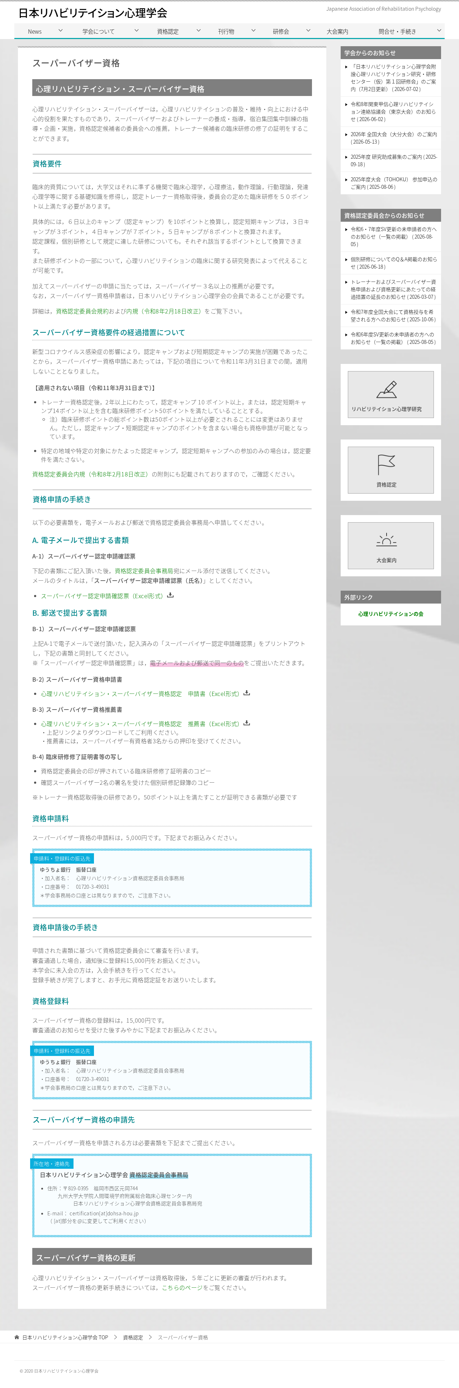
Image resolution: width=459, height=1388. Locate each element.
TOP (65, 1337)
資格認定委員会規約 (82, 311)
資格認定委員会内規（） (92, 474)
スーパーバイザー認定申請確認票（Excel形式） (104, 595)
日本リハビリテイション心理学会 (92, 12)
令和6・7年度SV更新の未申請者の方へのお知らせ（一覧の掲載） (394, 236)
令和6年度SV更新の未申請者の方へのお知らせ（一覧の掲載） (392, 338)
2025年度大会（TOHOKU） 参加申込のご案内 (394, 183)
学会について (98, 31)
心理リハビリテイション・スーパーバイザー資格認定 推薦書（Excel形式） (142, 723)
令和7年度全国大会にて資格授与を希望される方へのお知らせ (392, 315)
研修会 (281, 31)
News (35, 31)
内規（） (165, 311)
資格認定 (168, 31)
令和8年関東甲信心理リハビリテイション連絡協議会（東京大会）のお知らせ (393, 111)
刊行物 (226, 31)
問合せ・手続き (397, 31)
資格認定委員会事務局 (144, 570)
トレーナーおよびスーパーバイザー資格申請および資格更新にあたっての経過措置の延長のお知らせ (393, 289)
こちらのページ (182, 1287)
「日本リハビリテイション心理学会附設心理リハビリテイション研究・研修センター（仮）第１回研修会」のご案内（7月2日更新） (393, 77)
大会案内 (337, 31)
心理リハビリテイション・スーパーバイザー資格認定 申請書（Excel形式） (142, 693)
